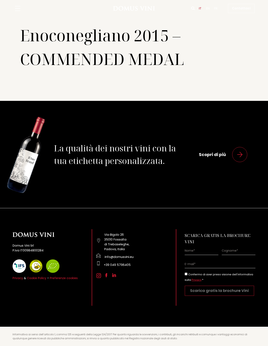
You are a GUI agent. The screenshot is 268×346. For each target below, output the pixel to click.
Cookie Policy (36, 278)
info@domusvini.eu (119, 257)
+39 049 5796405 (117, 265)
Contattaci (241, 8)
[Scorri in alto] (258, 331)
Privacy (18, 278)
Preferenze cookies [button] (64, 278)
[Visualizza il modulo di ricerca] (193, 8)
